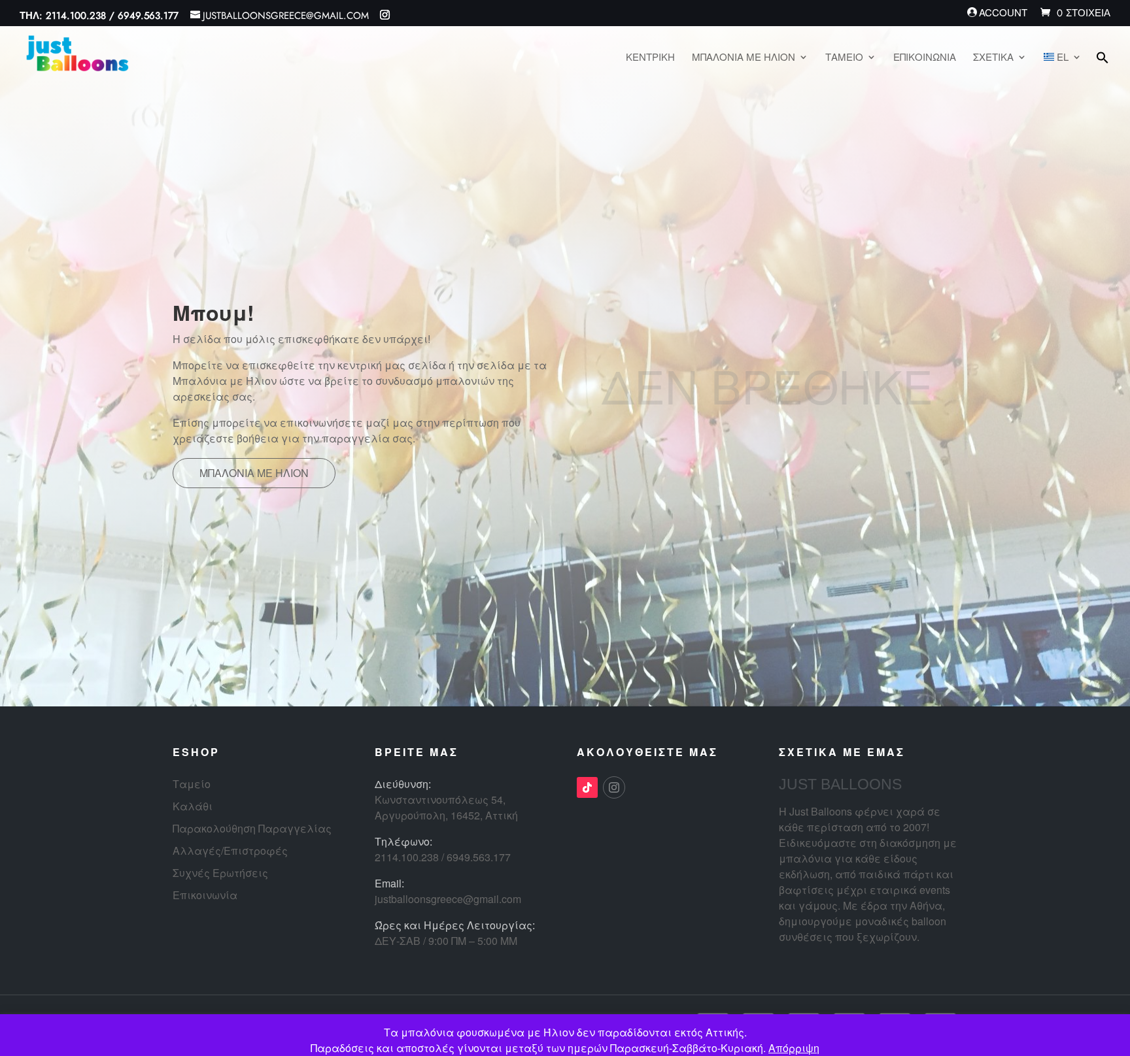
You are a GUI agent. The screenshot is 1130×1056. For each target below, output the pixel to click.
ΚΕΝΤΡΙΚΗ (650, 57)
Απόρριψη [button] (793, 1047)
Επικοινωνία (205, 894)
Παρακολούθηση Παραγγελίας (252, 828)
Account (1003, 13)
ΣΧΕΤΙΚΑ (993, 57)
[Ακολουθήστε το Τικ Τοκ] (587, 787)
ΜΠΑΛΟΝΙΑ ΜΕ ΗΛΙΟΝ (743, 57)
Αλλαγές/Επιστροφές (230, 850)
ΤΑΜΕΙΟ (844, 57)
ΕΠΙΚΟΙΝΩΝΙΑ (924, 57)
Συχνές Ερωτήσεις (220, 872)
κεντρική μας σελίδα (391, 364)
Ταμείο (192, 783)
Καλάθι (193, 806)
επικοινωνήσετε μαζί (335, 422)
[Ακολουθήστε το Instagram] (614, 787)
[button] (1102, 68)
